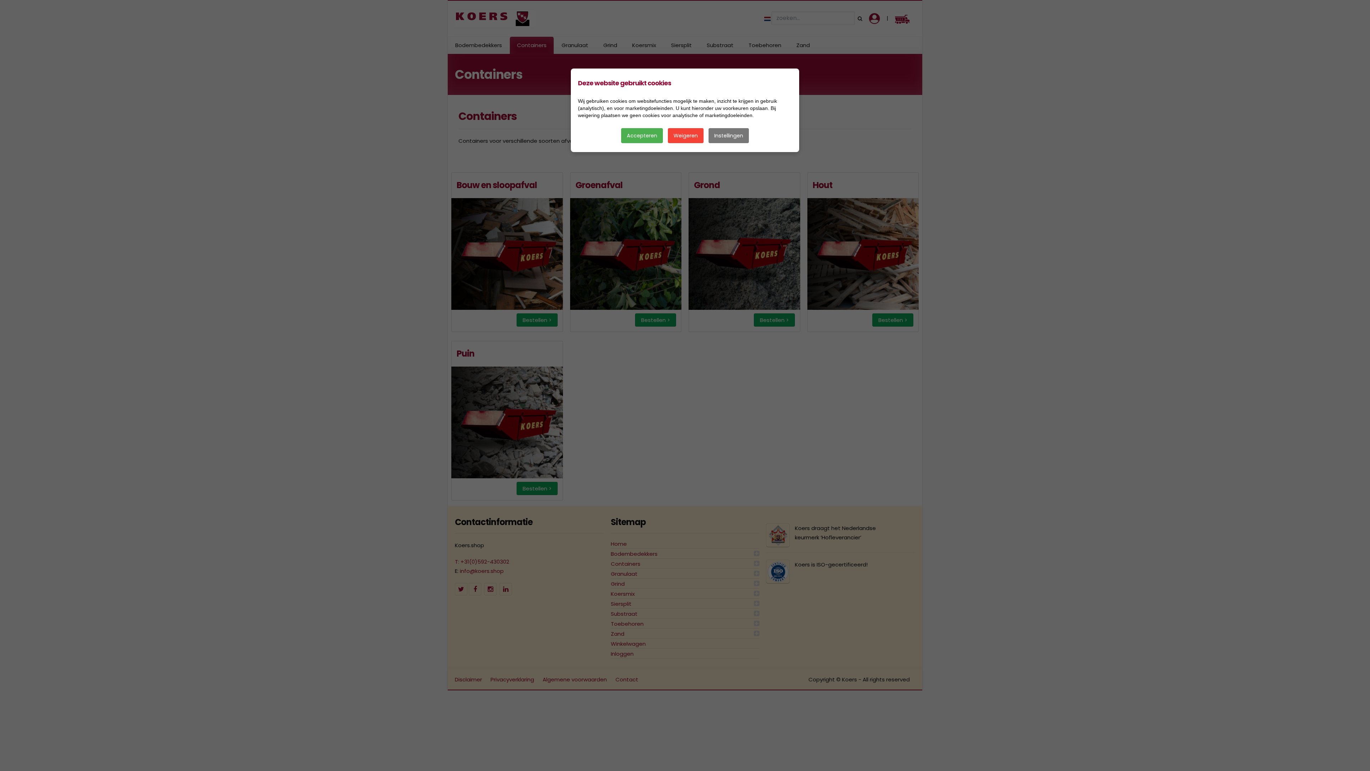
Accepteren (642, 135)
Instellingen (728, 135)
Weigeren (686, 135)
